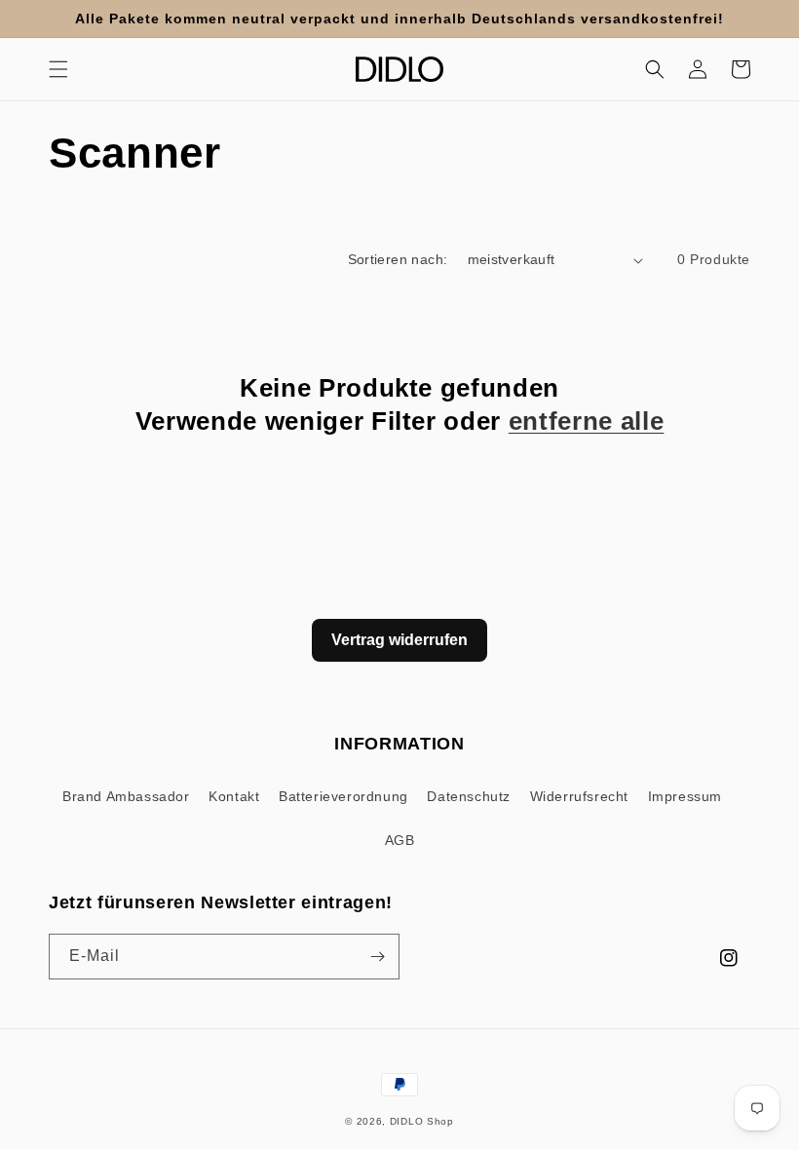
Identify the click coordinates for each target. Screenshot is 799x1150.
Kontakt (234, 796)
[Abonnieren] (377, 956)
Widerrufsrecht (579, 796)
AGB (400, 840)
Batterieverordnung (343, 796)
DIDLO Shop (422, 1121)
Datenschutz (469, 796)
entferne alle (587, 421)
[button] (58, 69)
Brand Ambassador (126, 796)
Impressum (685, 796)
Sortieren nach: (398, 259)
